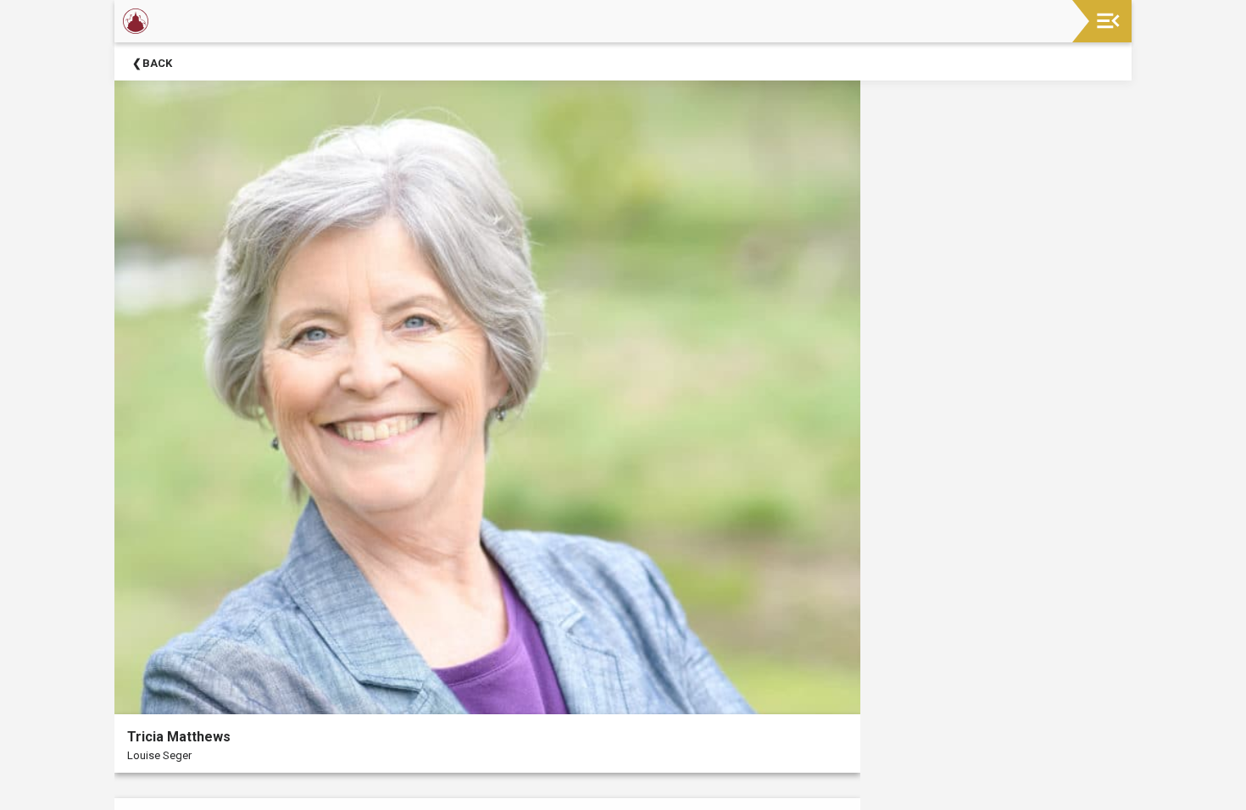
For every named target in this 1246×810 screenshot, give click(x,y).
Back (157, 63)
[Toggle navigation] (1108, 21)
